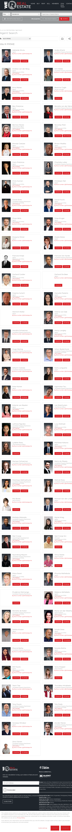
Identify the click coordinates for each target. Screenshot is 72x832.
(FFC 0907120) (58, 335)
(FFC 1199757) (58, 521)
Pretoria (49, 797)
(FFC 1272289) (16, 708)
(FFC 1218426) (58, 297)
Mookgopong (64, 795)
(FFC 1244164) (58, 727)
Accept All (65, 828)
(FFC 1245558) (16, 166)
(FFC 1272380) (58, 447)
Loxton (67, 806)
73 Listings (67, 640)
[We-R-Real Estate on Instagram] (43, 767)
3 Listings (24, 117)
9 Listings (24, 154)
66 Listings (67, 135)
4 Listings (24, 79)
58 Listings (25, 191)
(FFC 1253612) (58, 353)
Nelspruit (59, 807)
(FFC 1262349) (58, 465)
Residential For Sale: (44, 804)
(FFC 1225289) (58, 615)
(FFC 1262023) (58, 428)
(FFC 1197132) (15, 409)
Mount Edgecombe (51, 807)
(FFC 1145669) (15, 671)
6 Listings (24, 135)
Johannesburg (57, 800)
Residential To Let (53, 785)
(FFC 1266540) (58, 708)
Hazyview (49, 806)
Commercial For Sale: (44, 795)
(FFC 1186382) (15, 577)
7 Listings (24, 61)
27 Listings (67, 733)
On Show (49, 782)
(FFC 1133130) (58, 634)
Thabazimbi (42, 809)
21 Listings (24, 285)
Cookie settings (42, 828)
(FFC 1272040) (16, 204)
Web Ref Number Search (13, 18)
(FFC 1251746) (15, 222)
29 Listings (25, 715)
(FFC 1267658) (16, 521)
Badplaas (55, 804)
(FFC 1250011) (15, 73)
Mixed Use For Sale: (44, 799)
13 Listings (24, 640)
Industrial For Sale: (44, 800)
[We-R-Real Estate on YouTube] (45, 767)
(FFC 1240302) (16, 185)
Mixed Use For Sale (66, 783)
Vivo (59, 809)
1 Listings (24, 304)
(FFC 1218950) (58, 148)
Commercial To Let (44, 785)
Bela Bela (60, 804)
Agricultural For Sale (56, 783)
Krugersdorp (57, 795)
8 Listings (24, 397)
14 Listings (25, 584)
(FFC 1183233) (15, 540)
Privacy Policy (42, 789)
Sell (59, 785)
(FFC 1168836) (15, 148)
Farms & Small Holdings (44, 783)
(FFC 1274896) (16, 484)
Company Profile (50, 787)
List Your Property (65, 787)
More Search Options (51, 18)
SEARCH (65, 18)
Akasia (51, 795)
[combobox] (19, 38)
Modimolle (64, 800)
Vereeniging (54, 809)
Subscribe (8, 801)
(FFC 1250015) (15, 110)
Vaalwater (47, 809)
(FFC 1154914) (58, 596)
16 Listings (67, 248)
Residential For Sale (57, 782)
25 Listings (67, 434)
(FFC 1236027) (58, 204)
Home (44, 782)
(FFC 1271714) (15, 746)
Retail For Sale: (43, 797)
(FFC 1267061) (15, 428)
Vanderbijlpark (57, 799)
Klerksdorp (62, 806)
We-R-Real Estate (10, 30)
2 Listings (24, 341)
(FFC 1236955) (58, 316)
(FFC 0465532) (16, 129)
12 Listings (24, 210)
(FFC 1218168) (58, 222)
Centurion (51, 800)
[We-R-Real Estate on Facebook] (40, 767)
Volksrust (62, 809)
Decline (55, 828)
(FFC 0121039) (58, 652)
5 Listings (24, 659)
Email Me (16, 61)
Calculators (57, 787)
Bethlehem (66, 804)
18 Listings (25, 173)
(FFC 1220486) (16, 260)
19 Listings (25, 621)
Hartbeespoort (42, 806)
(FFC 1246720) (16, 278)
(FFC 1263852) (16, 615)
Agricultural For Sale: (44, 802)
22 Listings (25, 98)
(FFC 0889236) (58, 129)
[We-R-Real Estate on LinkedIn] (47, 767)
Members (63, 785)
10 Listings (25, 248)
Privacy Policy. (28, 795)
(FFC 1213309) (15, 297)
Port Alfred (64, 807)
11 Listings (24, 434)
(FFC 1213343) (15, 92)
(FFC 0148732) (58, 540)
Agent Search (42, 787)
